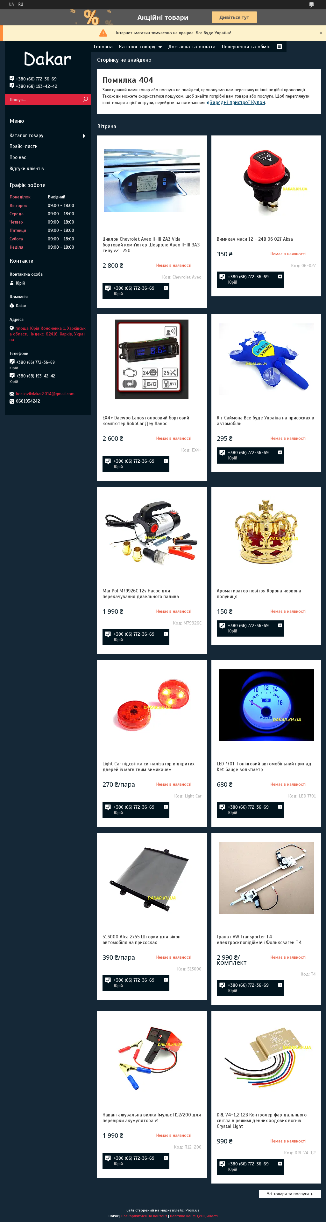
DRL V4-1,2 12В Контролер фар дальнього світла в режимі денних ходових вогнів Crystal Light (262, 1120)
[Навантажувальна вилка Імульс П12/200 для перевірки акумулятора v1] (152, 1056)
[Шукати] (85, 99)
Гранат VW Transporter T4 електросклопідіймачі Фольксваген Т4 (259, 939)
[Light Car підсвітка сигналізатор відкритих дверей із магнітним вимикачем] (152, 705)
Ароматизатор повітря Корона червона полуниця (259, 593)
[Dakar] (48, 58)
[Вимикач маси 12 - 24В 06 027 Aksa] (266, 180)
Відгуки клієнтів (27, 168)
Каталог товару (137, 47)
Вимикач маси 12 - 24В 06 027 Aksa (255, 239)
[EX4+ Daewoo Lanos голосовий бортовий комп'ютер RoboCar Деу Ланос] (152, 359)
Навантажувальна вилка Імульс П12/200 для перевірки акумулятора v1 (152, 1117)
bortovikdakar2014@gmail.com (45, 394)
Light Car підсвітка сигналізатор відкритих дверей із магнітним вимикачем (149, 766)
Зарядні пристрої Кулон (237, 102)
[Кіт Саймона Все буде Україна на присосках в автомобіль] (266, 359)
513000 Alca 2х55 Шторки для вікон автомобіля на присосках (142, 939)
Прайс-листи (24, 146)
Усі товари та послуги (288, 1194)
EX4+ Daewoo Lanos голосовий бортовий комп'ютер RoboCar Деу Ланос (146, 420)
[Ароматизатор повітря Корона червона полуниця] (266, 532)
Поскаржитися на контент (144, 1216)
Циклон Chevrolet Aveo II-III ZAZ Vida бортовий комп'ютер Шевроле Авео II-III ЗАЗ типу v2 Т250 (151, 244)
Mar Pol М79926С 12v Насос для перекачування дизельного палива (141, 593)
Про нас (18, 157)
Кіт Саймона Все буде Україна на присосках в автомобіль (265, 420)
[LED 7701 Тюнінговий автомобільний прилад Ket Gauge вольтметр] (266, 705)
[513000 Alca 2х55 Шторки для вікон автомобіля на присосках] (152, 878)
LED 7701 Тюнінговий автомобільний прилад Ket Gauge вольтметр (264, 766)
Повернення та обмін (246, 47)
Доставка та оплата (192, 47)
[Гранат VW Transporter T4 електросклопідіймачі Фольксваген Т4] (266, 878)
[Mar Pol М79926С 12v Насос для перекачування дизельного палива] (152, 532)
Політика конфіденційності (194, 1216)
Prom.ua (193, 1210)
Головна (103, 47)
